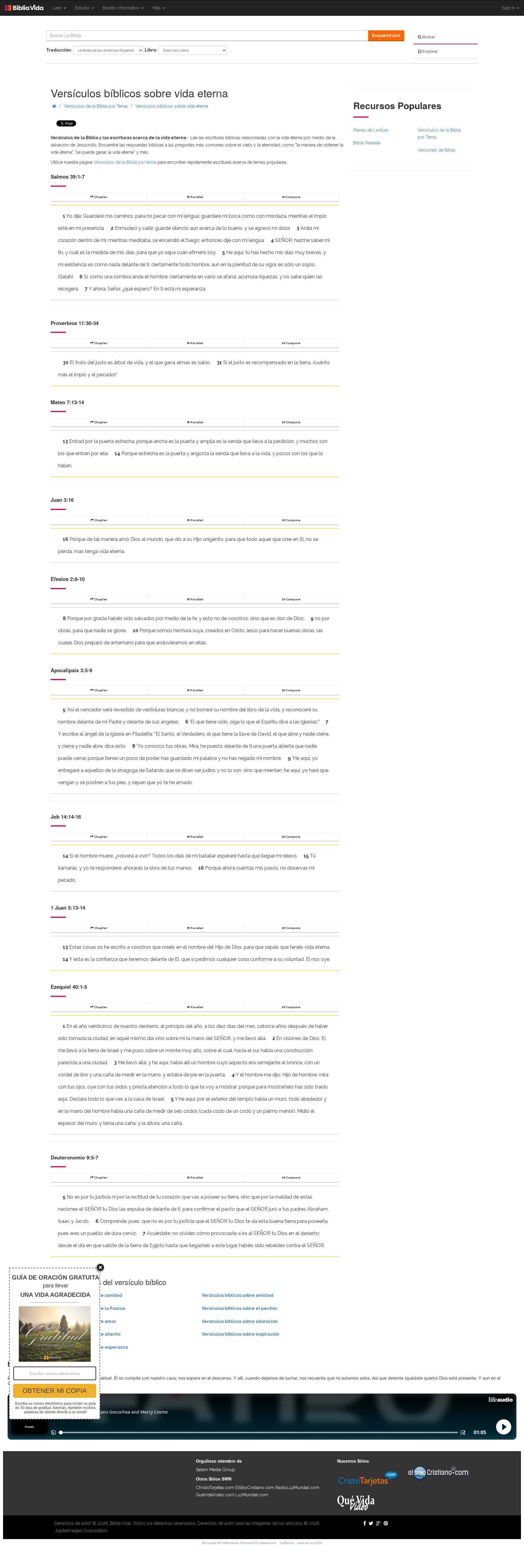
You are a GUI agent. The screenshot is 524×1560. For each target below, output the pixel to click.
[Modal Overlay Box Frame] (54, 1343)
